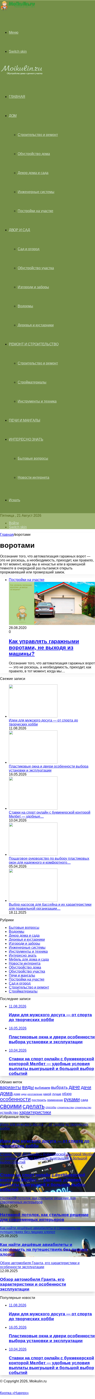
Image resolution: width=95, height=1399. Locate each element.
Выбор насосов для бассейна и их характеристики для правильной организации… (50, 906)
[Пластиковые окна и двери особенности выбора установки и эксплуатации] (33, 762)
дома (6, 1093)
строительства (65, 1107)
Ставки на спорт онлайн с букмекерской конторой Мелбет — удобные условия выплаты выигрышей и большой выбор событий (42, 1182)
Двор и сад (19, 230)
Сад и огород (28, 249)
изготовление (34, 1094)
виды (28, 1087)
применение (55, 1100)
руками (72, 1099)
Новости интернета (33, 477)
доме (16, 1094)
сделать (34, 1106)
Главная (7, 534)
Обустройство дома (34, 154)
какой (47, 1094)
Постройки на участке (35, 211)
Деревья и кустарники (36, 325)
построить (39, 1100)
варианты (10, 1087)
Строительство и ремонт (38, 135)
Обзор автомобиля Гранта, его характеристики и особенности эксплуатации (33, 1284)
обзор (67, 1094)
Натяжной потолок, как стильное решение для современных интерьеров (44, 1217)
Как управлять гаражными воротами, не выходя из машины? (44, 647)
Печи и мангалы (24, 420)
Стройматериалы (32, 382)
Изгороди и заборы (33, 287)
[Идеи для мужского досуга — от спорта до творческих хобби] (33, 716)
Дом (13, 116)
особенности (15, 1099)
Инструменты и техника (37, 401)
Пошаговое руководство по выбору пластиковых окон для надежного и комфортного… (49, 860)
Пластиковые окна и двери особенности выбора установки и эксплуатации (48, 768)
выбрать (59, 1087)
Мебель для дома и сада (29, 959)
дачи (86, 1087)
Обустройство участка (36, 268)
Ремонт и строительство (33, 344)
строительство (83, 1107)
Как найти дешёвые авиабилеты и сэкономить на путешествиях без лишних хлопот (44, 1249)
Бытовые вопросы (33, 458)
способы (51, 1107)
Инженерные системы (36, 192)
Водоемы (25, 306)
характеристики (35, 1112)
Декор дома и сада (33, 173)
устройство (9, 1113)
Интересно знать (26, 439)
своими (11, 1106)
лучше (56, 1094)
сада (84, 1100)
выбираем (42, 1087)
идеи (24, 1094)
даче (74, 1087)
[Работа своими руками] (17, 10)
